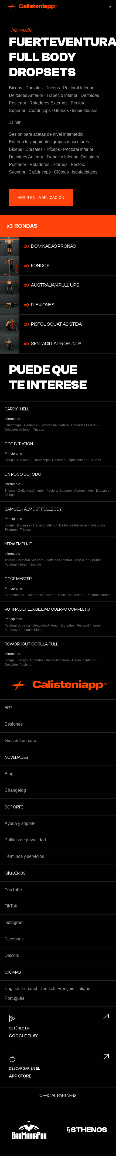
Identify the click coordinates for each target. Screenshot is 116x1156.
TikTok (11, 906)
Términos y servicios (24, 856)
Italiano (83, 988)
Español (29, 988)
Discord (12, 955)
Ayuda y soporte (20, 823)
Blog (9, 773)
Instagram (14, 922)
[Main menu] (109, 6)
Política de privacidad (25, 840)
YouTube (13, 889)
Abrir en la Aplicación (41, 197)
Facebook (14, 939)
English (12, 988)
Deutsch (47, 988)
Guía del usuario (20, 740)
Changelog (15, 790)
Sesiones (14, 724)
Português (14, 998)
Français (65, 988)
